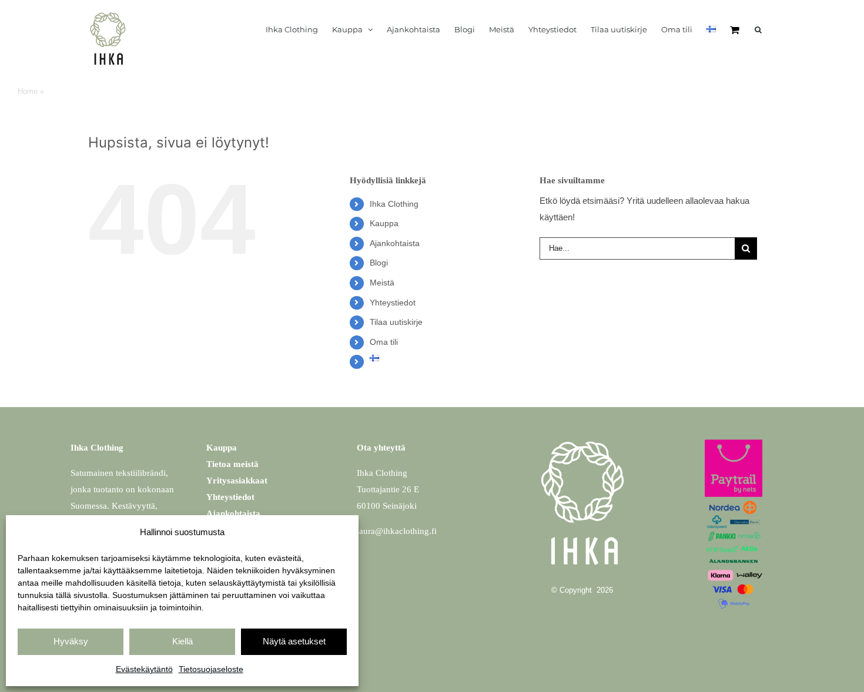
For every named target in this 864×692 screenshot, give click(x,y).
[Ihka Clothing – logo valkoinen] (582, 435)
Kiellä (182, 641)
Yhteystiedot (393, 302)
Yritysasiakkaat (236, 480)
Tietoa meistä (232, 464)
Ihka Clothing (394, 204)
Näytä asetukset (294, 641)
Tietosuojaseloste (211, 669)
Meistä (382, 282)
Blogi (379, 262)
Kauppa (384, 223)
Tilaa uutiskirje (396, 322)
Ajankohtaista (395, 243)
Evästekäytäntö (144, 669)
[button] (758, 29)
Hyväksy (70, 641)
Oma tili (384, 342)
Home (28, 91)
